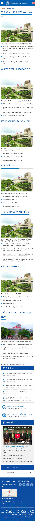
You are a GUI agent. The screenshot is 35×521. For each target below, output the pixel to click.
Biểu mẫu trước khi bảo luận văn (12, 300)
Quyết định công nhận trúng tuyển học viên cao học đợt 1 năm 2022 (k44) (16, 149)
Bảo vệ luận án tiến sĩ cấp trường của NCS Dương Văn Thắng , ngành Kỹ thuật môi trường (18, 244)
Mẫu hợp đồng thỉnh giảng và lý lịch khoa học (16, 297)
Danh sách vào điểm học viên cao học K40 (15, 196)
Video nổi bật (11, 422)
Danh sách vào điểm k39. (10, 199)
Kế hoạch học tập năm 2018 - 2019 (13, 153)
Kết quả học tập (10, 165)
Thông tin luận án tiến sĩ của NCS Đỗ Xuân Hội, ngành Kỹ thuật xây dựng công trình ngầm (18, 255)
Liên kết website (12, 468)
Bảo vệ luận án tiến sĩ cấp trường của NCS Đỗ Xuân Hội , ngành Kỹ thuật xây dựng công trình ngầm (16, 240)
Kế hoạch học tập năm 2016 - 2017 (13, 160)
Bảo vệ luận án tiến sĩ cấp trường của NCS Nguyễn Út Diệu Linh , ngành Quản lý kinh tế (18, 260)
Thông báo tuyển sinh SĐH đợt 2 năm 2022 (15, 353)
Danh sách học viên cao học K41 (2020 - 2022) (14, 193)
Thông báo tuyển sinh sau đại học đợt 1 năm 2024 (17, 344)
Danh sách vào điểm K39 (10, 203)
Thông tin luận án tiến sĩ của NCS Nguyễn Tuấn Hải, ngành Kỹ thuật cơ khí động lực (18, 249)
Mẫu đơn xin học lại (8, 303)
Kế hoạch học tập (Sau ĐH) (15, 121)
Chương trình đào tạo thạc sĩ (16, 14)
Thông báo (10, 368)
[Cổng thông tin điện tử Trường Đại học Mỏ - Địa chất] (2, 8)
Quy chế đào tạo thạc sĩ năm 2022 (11, 294)
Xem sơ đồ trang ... (7, 501)
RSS (3, 504)
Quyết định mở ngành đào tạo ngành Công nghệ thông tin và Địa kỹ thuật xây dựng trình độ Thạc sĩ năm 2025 (18, 48)
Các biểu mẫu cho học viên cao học (13, 307)
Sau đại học (12, 8)
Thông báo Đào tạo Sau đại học (16, 314)
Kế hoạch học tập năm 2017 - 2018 (13, 157)
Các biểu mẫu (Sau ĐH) (13, 266)
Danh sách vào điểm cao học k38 (12, 206)
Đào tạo (6, 8)
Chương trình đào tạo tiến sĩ (16, 71)
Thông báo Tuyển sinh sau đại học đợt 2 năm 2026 (16, 44)
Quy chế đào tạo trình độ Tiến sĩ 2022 (13, 116)
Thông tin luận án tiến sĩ (15, 211)
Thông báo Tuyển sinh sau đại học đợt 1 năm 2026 (17, 53)
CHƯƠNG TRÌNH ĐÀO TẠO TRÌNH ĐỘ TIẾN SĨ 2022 (17, 112)
